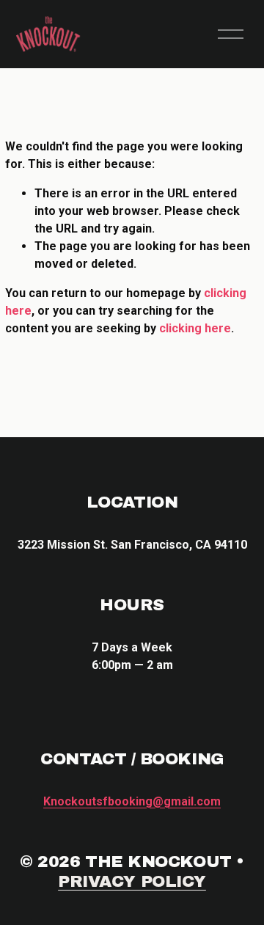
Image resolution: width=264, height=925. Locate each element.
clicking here (195, 328)
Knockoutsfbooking (132, 801)
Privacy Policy (132, 881)
